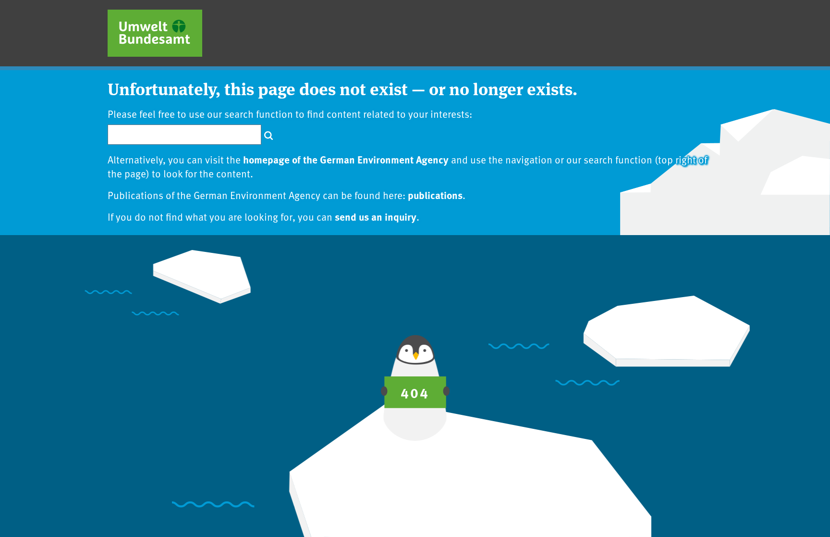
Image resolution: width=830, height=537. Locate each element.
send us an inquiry (375, 216)
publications (435, 194)
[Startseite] (155, 33)
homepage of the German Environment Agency (346, 159)
